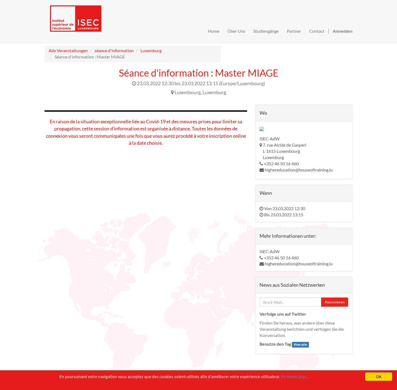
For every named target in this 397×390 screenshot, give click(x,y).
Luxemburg (151, 50)
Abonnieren (335, 302)
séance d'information (114, 50)
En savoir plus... (295, 376)
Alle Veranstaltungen (68, 50)
